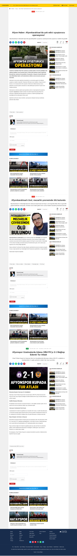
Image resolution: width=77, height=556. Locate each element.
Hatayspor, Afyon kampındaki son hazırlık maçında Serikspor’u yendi (18, 524)
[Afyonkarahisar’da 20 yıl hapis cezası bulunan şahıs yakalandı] (38, 183)
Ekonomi (12, 535)
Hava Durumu (52, 533)
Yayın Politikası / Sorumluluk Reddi (26, 546)
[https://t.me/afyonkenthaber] (43, 542)
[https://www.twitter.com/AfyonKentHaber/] (30, 542)
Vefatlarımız (21, 540)
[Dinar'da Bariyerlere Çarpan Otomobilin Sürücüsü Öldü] (18, 167)
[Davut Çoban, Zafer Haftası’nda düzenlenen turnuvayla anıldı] (38, 501)
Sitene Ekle (16, 546)
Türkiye (11, 540)
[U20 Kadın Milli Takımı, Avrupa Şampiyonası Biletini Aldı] (18, 501)
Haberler (12, 8)
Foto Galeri (65, 5)
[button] (12, 5)
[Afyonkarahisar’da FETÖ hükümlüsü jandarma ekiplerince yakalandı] (18, 183)
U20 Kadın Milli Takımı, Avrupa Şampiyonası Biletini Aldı (17, 508)
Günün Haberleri (42, 531)
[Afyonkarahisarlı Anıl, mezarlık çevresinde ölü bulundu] (28, 223)
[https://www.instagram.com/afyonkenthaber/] (33, 542)
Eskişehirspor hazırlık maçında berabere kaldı (37, 524)
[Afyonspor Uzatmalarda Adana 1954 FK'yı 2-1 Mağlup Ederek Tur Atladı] (28, 378)
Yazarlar (72, 5)
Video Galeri (57, 5)
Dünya (11, 533)
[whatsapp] (16, 42)
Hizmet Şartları (36, 546)
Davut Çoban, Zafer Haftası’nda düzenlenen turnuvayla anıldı (37, 508)
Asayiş (16, 8)
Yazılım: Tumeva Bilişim (38, 552)
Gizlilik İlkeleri (56, 546)
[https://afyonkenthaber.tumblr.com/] (38, 542)
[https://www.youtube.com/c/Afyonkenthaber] (35, 542)
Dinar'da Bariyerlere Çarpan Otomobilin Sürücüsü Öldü (16, 174)
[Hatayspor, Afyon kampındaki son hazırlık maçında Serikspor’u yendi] (18, 517)
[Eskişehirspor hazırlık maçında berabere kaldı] (38, 517)
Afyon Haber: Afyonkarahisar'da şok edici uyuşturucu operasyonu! (30, 8)
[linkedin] (21, 42)
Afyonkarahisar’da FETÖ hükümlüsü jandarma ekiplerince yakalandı (18, 190)
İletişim (44, 546)
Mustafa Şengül (20, 120)
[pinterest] (24, 42)
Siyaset (11, 538)
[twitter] (13, 42)
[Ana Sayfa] (9, 8)
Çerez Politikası (50, 546)
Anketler (51, 531)
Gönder (12, 149)
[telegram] (19, 42)
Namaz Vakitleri (52, 538)
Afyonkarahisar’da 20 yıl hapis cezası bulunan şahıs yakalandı (37, 190)
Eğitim (20, 533)
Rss (13, 546)
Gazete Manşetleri (52, 535)
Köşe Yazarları (32, 535)
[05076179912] (40, 542)
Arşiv (40, 533)
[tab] (12, 129)
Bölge (20, 531)
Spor (20, 538)
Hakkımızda (61, 546)
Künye (41, 546)
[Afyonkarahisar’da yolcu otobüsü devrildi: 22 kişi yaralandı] (38, 167)
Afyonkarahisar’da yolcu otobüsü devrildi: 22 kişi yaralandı (37, 174)
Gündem (21, 535)
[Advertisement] (38, 21)
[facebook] (10, 42)
